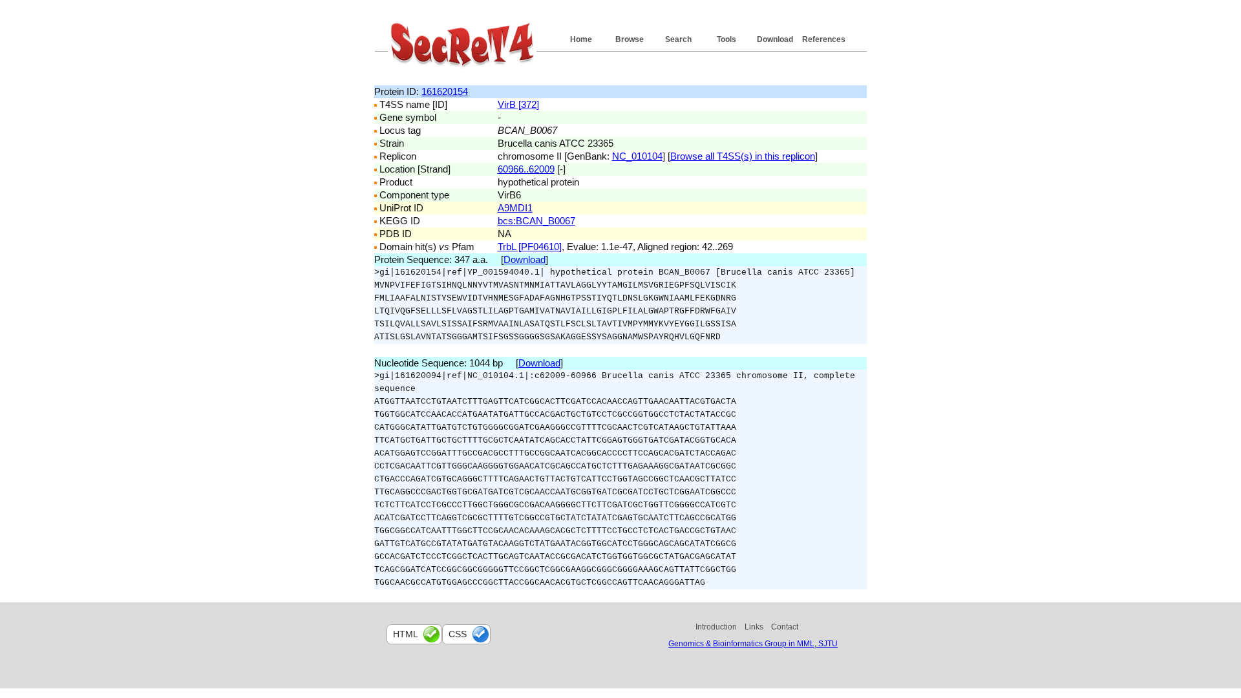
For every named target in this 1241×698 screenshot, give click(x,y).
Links (754, 626)
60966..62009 (526, 169)
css (458, 634)
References (823, 39)
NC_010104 (637, 156)
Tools (726, 39)
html (405, 634)
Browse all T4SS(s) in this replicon (742, 156)
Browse (629, 39)
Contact (784, 626)
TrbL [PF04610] (530, 246)
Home (581, 39)
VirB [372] (518, 104)
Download (775, 39)
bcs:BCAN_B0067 (536, 220)
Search (678, 39)
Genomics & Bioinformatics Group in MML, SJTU (753, 643)
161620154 (444, 91)
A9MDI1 (515, 207)
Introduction (716, 626)
